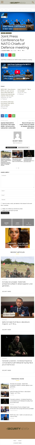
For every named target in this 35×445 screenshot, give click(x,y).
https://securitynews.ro (17, 142)
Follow (17, 219)
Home (2, 10)
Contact (19, 440)
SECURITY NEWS (6, 50)
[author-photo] (17, 135)
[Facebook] (2, 55)
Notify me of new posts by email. (10, 210)
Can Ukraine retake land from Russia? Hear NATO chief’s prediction (7, 103)
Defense (6, 10)
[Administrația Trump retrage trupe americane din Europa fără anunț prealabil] (5, 409)
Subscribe (28, 219)
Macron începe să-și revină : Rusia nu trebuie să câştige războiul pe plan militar (27, 125)
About (15, 440)
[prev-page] (16, 168)
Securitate (8, 33)
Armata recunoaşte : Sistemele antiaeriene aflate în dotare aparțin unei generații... (17, 284)
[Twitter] (6, 55)
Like (6, 219)
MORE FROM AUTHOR (23, 147)
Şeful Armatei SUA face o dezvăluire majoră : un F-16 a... (16, 323)
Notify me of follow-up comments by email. (13, 208)
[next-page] (18, 168)
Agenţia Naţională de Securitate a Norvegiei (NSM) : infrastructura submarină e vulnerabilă (8, 125)
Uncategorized (13, 410)
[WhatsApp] (13, 55)
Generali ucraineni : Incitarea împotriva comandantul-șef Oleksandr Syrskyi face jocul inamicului (29, 159)
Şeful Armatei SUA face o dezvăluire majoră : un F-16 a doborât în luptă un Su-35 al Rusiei (17, 160)
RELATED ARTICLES (11, 147)
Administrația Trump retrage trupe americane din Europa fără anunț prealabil (22, 407)
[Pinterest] (10, 55)
